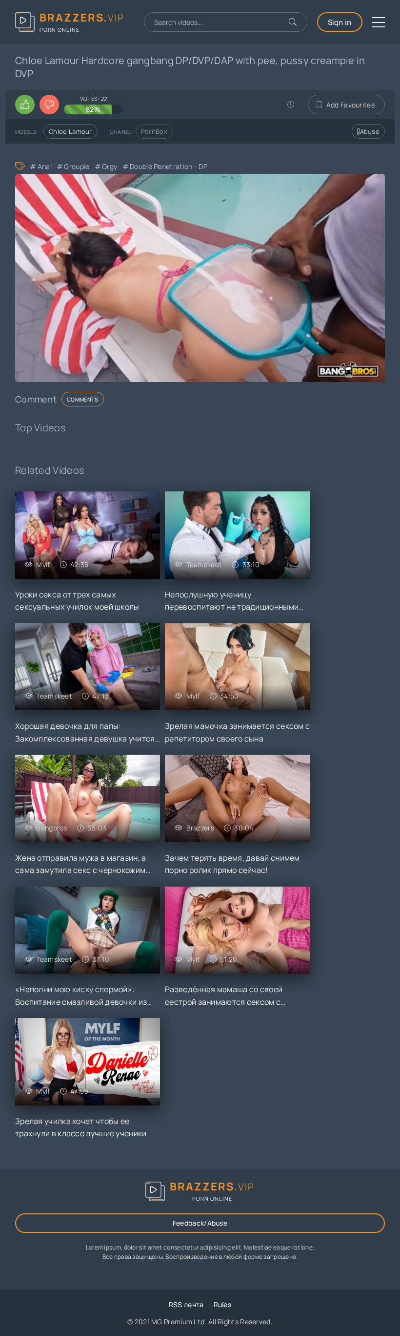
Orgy (109, 166)
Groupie (76, 166)
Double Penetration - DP (168, 166)
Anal (45, 166)
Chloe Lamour (70, 131)
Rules (223, 1304)
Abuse (370, 131)
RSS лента (186, 1304)
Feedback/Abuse (200, 1223)
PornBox (154, 131)
